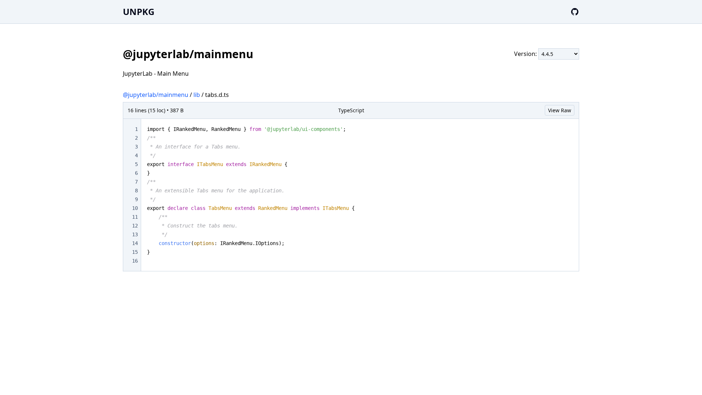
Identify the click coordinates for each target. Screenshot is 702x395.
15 (135, 252)
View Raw (559, 110)
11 (135, 217)
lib (196, 95)
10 (135, 208)
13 (135, 234)
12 (135, 226)
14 (135, 243)
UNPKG (138, 11)
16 (135, 261)
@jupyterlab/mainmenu (155, 95)
